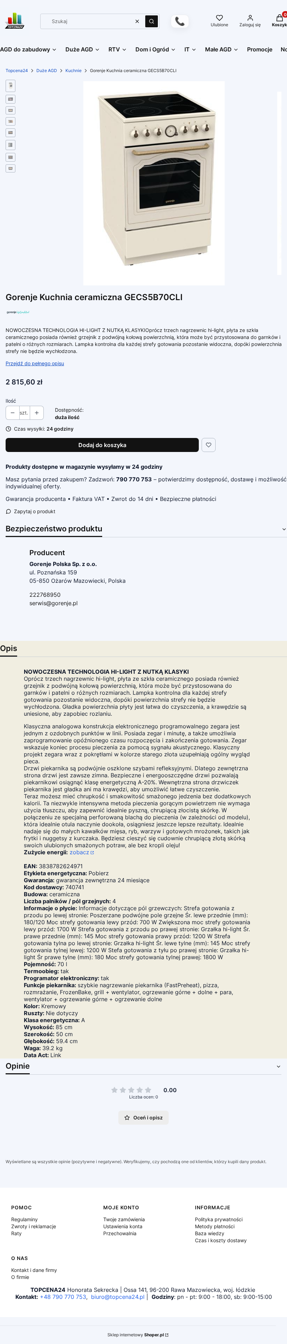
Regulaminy (24, 1219)
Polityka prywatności (219, 1219)
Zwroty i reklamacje (33, 1226)
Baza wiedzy (209, 1233)
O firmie (20, 1277)
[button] (151, 21)
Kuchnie (73, 70)
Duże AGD (46, 70)
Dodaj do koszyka (102, 444)
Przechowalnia (119, 1233)
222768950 (45, 594)
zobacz (79, 852)
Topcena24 (17, 70)
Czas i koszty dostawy (221, 1240)
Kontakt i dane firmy (34, 1270)
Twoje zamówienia (124, 1219)
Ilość (11, 401)
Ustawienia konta (122, 1226)
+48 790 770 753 (63, 1296)
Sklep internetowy (135, 1334)
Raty (16, 1233)
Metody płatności (214, 1226)
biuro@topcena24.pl (118, 1296)
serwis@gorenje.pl (53, 603)
